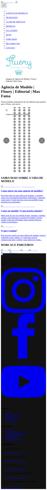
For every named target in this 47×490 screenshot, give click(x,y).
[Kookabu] (33, 250)
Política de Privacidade (14, 440)
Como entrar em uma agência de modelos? (22, 191)
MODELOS (10, 26)
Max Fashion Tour (13, 44)
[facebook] (23, 358)
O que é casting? (9, 230)
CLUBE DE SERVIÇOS (15, 22)
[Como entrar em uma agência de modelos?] (18, 186)
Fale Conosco (11, 437)
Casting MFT (11, 421)
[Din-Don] (5, 252)
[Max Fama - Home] (8, 2)
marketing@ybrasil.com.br (16, 469)
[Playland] (24, 250)
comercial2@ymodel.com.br (16, 478)
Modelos (9, 419)
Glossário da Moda (13, 435)
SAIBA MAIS (11, 39)
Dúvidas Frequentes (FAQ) (16, 433)
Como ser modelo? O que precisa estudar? (22, 211)
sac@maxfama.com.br (14, 453)
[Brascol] (13, 252)
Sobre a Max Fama (13, 415)
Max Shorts (10, 431)
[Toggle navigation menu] (4, 5)
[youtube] (23, 404)
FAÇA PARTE (11, 31)
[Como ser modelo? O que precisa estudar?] (18, 206)
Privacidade (17, 488)
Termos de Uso (7, 488)
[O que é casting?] (8, 226)
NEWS (8, 35)
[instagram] (23, 312)
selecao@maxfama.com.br (16, 461)
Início (8, 413)
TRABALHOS (12, 18)
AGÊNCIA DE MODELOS (17, 13)
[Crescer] (5, 250)
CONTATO (10, 48)
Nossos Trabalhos (12, 417)
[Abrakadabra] (14, 250)
